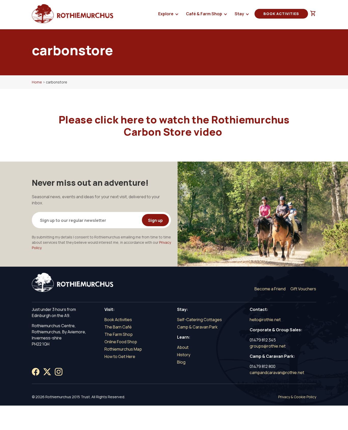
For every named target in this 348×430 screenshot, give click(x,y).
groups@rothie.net (268, 346)
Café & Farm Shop (204, 14)
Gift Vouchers (303, 289)
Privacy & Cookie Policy (297, 396)
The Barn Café (118, 327)
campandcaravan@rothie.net (277, 372)
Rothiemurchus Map (123, 349)
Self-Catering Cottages (199, 319)
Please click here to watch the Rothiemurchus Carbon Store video (174, 125)
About (183, 347)
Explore (166, 14)
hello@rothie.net (265, 319)
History (183, 354)
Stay (240, 14)
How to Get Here (119, 356)
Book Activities (281, 13)
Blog (181, 362)
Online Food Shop (120, 342)
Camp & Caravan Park (197, 327)
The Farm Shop (118, 334)
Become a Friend (270, 289)
